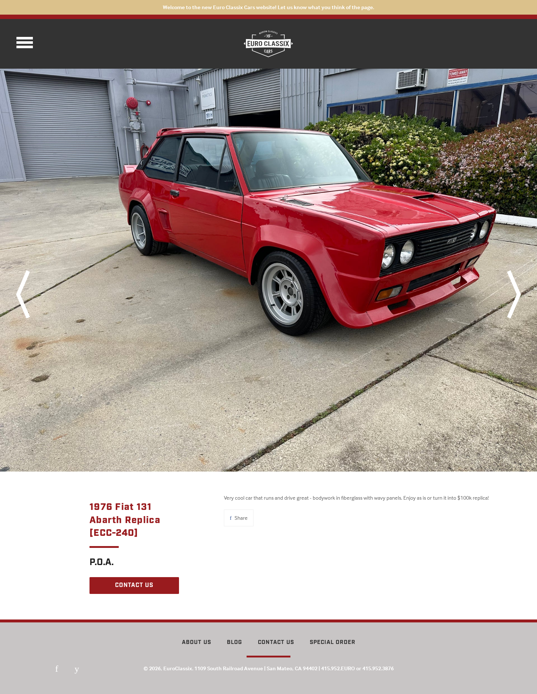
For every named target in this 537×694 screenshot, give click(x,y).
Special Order (332, 642)
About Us (196, 642)
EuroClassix (177, 668)
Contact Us (276, 642)
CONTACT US (134, 585)
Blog (234, 642)
